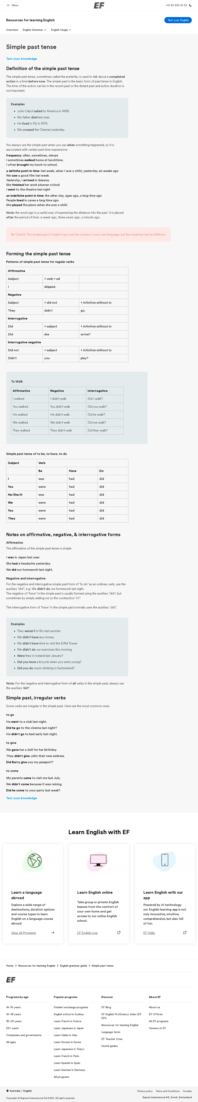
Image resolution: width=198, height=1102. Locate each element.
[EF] (99, 5)
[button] (13, 5)
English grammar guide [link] (73, 965)
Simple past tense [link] (103, 965)
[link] (30, 20)
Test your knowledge (21, 59)
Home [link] (10, 965)
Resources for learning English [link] (36, 965)
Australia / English (21, 1090)
